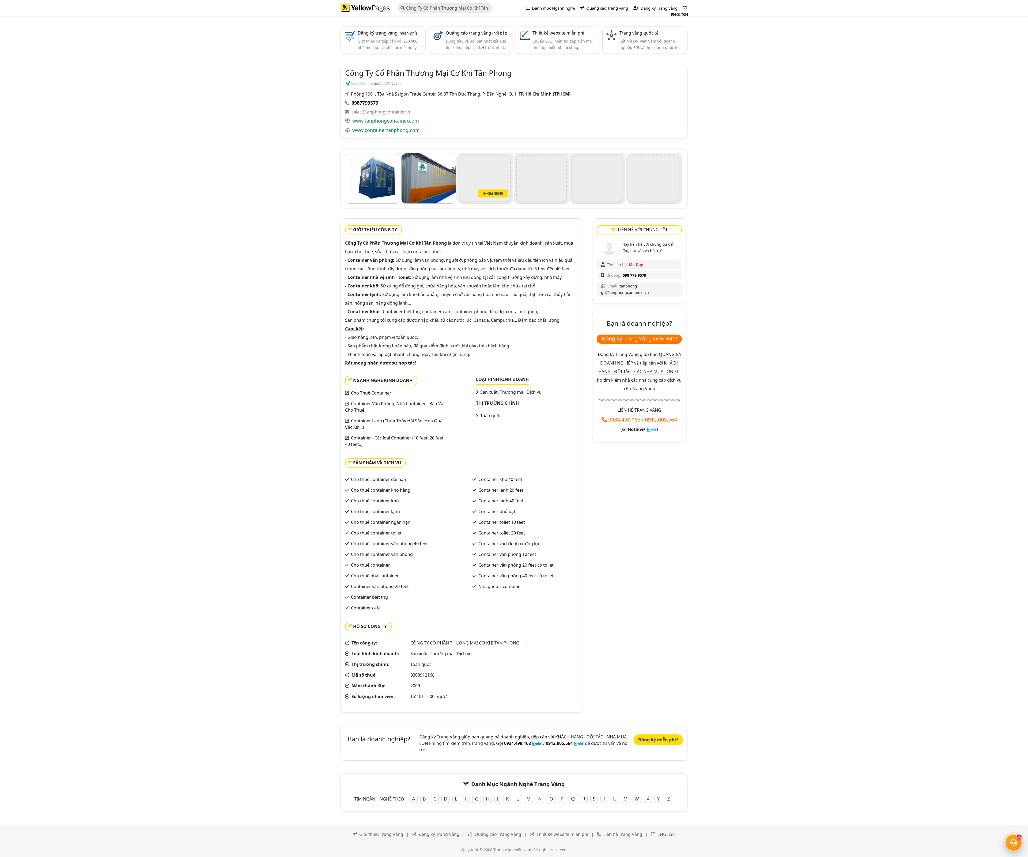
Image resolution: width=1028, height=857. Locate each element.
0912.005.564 (661, 419)
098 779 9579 (634, 275)
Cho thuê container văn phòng (382, 554)
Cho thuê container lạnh (375, 511)
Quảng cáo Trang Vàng (498, 834)
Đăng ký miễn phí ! (658, 740)
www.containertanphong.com (386, 130)
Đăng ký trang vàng (387, 33)
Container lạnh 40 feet (500, 501)
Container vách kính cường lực (509, 544)
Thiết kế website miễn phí (558, 33)
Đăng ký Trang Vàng (438, 834)
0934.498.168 (624, 419)
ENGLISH (666, 834)
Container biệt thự (369, 597)
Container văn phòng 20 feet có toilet (516, 565)
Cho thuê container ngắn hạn (380, 522)
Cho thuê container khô (375, 501)
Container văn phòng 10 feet (507, 554)
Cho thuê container (370, 565)
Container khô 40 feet (500, 479)
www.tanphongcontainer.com (385, 120)
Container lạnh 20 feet (500, 490)
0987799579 (365, 103)
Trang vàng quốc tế (639, 33)
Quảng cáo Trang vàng (606, 8)
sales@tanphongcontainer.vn (381, 112)
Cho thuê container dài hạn (378, 479)
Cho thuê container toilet (376, 533)
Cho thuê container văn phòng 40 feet (389, 544)
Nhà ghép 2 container (500, 586)
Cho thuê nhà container (375, 576)
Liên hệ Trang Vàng (622, 834)
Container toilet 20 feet (501, 533)
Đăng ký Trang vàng (659, 8)
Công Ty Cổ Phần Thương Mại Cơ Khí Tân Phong (444, 9)
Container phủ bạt (496, 511)
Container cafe (366, 608)
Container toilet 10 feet (501, 522)
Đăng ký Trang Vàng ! (639, 338)
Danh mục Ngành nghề (553, 8)
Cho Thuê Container (371, 393)
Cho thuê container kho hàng (380, 490)
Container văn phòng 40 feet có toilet (516, 576)
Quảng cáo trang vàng (476, 33)
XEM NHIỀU (494, 193)
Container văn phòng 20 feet (380, 586)
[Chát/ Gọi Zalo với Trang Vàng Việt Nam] (652, 429)
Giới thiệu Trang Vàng (381, 834)
